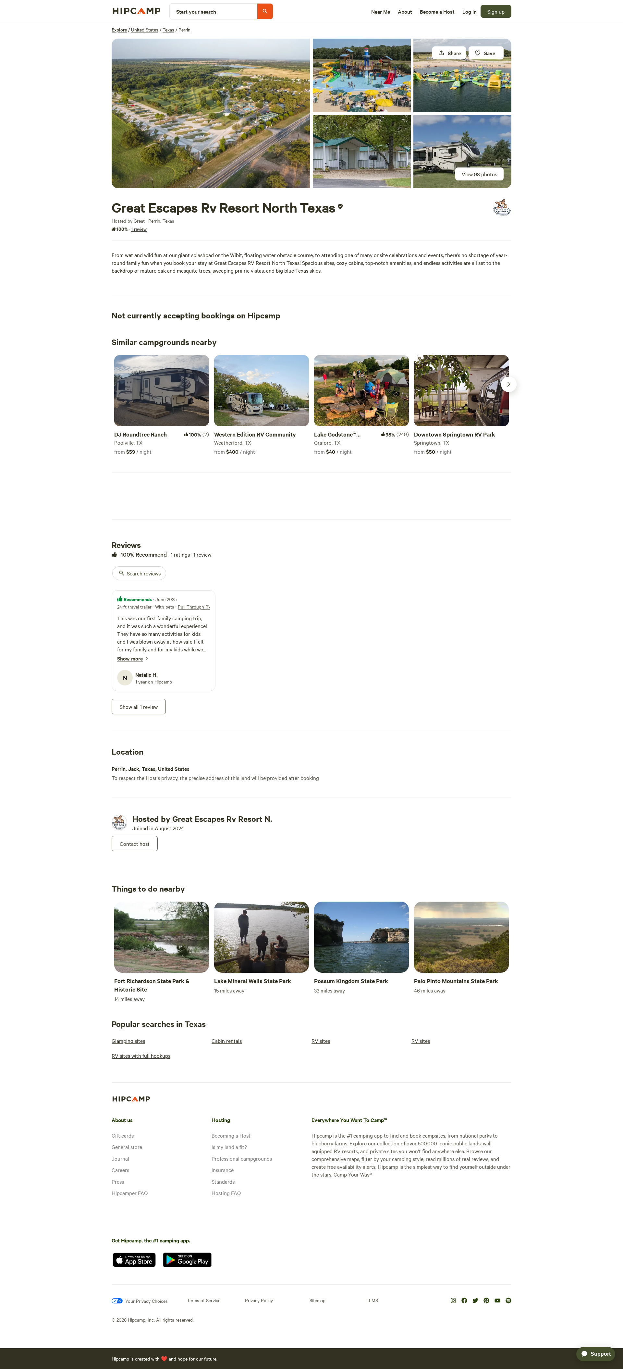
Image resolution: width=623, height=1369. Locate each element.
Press (118, 1181)
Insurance (223, 1169)
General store (127, 1146)
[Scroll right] (509, 384)
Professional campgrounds (242, 1158)
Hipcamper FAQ (130, 1192)
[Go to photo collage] (211, 113)
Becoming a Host (231, 1135)
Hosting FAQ (226, 1192)
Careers (120, 1169)
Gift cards (123, 1135)
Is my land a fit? (229, 1146)
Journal (120, 1158)
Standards (223, 1181)
